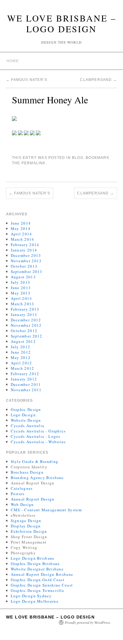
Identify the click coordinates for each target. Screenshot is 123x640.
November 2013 (26, 260)
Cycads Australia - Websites (38, 441)
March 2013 (22, 303)
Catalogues (22, 488)
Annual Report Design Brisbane (42, 574)
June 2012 (21, 352)
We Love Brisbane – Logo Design (61, 23)
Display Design (26, 526)
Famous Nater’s (26, 80)
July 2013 (20, 282)
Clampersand (98, 80)
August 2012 (23, 341)
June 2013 (21, 287)
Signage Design (26, 520)
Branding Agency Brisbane (37, 477)
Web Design (22, 504)
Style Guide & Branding (35, 461)
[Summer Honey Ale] (14, 118)
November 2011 (26, 389)
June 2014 (21, 223)
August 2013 (23, 277)
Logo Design (23, 415)
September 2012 (26, 336)
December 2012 (26, 320)
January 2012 (24, 379)
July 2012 (20, 346)
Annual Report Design (33, 499)
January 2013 (24, 314)
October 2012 (24, 330)
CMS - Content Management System (46, 509)
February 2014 (25, 244)
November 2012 (26, 325)
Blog (77, 158)
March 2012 (22, 368)
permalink (33, 163)
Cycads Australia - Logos (36, 436)
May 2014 (20, 228)
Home (13, 61)
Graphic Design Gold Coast (38, 579)
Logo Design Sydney (31, 595)
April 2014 (21, 234)
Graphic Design (26, 409)
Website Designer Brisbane (37, 569)
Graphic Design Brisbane (35, 563)
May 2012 (20, 357)
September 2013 (26, 271)
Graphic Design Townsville (37, 590)
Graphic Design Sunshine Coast (42, 585)
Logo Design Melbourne (35, 601)
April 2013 (21, 298)
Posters (18, 493)
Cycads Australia (27, 425)
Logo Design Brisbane (33, 558)
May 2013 (20, 293)
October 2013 (24, 266)
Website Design (26, 420)
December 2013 (26, 255)
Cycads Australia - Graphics (38, 431)
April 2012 (21, 363)
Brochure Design (27, 472)
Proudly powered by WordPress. (88, 622)
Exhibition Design (29, 531)
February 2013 (25, 309)
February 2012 (25, 373)
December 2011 (26, 384)
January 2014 (24, 250)
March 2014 (22, 239)
